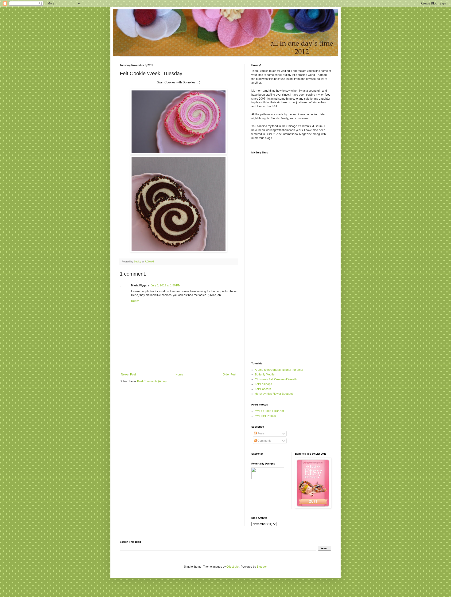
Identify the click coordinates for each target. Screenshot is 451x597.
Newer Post (128, 374)
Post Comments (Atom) (152, 381)
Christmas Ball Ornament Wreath (276, 379)
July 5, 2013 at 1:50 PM (165, 285)
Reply (135, 301)
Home (179, 374)
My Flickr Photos (265, 416)
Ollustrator (232, 566)
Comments (264, 440)
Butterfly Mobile (265, 374)
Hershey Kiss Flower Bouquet (274, 393)
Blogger (262, 566)
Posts (260, 433)
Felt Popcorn (263, 389)
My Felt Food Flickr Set (269, 411)
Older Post (229, 374)
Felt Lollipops (263, 384)
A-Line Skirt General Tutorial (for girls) (279, 369)
